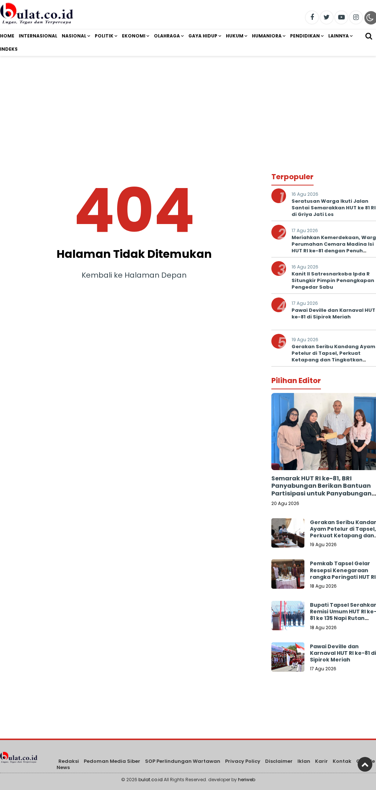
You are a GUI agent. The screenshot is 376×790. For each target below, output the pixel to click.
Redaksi (68, 761)
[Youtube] (341, 17)
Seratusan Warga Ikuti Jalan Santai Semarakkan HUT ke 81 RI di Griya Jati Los (334, 208)
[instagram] (356, 17)
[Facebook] (312, 17)
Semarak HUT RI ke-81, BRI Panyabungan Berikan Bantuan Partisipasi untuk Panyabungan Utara (321, 489)
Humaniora (267, 36)
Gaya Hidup (202, 36)
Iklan (303, 761)
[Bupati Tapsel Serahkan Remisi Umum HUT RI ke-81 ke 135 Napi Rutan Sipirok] (287, 617)
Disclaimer (279, 761)
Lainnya (338, 36)
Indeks (9, 49)
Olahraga (167, 36)
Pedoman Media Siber (112, 761)
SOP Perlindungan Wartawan (182, 761)
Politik (104, 36)
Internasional (38, 36)
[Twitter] (326, 17)
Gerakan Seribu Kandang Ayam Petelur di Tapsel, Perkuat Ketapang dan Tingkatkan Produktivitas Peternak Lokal (333, 356)
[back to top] (365, 764)
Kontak (342, 761)
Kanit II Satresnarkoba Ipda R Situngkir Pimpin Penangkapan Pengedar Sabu (333, 280)
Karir (321, 761)
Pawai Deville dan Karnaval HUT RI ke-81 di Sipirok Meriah (343, 653)
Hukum (234, 36)
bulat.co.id (150, 779)
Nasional (74, 36)
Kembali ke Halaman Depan (134, 275)
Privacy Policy (242, 761)
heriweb (246, 779)
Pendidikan (305, 36)
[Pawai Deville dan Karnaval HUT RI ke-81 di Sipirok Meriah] (287, 658)
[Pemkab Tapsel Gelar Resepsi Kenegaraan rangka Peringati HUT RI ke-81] (287, 575)
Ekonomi (133, 36)
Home (7, 36)
